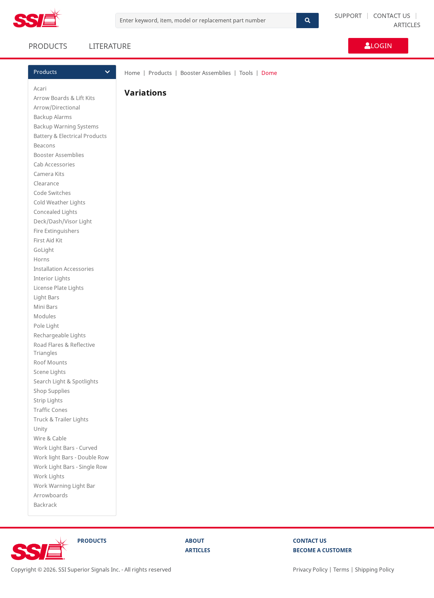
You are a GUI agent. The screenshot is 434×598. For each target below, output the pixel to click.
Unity (40, 429)
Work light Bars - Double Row (71, 457)
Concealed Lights (55, 212)
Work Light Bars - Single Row (70, 467)
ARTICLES (407, 25)
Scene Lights (50, 372)
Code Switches (52, 193)
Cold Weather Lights (59, 202)
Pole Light (46, 326)
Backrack (45, 505)
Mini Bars (46, 307)
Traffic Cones (50, 410)
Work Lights (49, 476)
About (194, 540)
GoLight (44, 250)
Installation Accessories (64, 269)
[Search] (307, 20)
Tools (246, 73)
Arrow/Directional (57, 107)
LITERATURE (110, 46)
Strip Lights (48, 400)
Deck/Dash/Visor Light (63, 221)
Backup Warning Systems (66, 126)
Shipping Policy (374, 569)
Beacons (44, 145)
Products (160, 73)
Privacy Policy (310, 569)
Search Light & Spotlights (66, 381)
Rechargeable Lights (60, 335)
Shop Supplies (52, 391)
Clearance (46, 183)
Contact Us (310, 540)
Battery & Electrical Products (70, 136)
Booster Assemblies (59, 155)
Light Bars (46, 297)
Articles (197, 550)
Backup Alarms (53, 117)
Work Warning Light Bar (64, 486)
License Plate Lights (59, 288)
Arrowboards (51, 495)
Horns (42, 259)
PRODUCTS (47, 46)
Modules (45, 316)
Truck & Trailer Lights (61, 419)
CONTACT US (391, 16)
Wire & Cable (50, 438)
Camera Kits (49, 174)
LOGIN (381, 45)
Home (132, 73)
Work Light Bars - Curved (65, 448)
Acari (40, 88)
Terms (341, 569)
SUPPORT (348, 16)
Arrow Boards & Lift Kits (64, 98)
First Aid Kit (48, 240)
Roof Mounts (50, 362)
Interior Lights (52, 278)
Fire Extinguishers (56, 231)
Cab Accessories (54, 164)
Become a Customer (322, 550)
